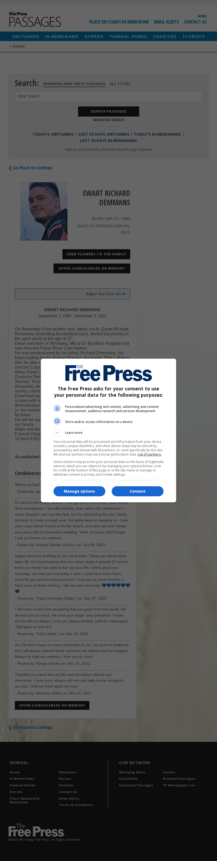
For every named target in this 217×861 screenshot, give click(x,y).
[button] (108, 432)
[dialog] (108, 430)
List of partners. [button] (149, 454)
